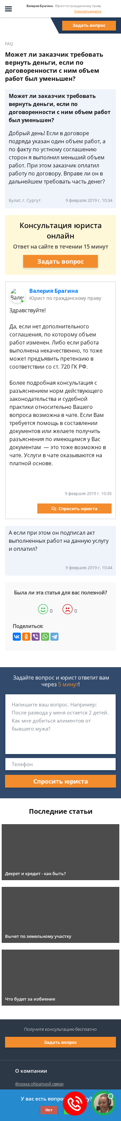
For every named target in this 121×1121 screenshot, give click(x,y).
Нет (48, 1109)
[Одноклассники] (26, 637)
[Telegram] (54, 637)
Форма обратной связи (39, 1084)
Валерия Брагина (53, 291)
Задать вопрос (89, 25)
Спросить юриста (87, 11)
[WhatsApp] (45, 637)
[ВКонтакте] (17, 637)
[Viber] (36, 637)
